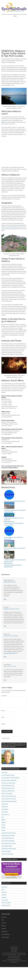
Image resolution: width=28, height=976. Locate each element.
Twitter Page (14, 950)
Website (3, 724)
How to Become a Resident (7, 840)
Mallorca (3, 819)
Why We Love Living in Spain (8, 783)
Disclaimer (4, 894)
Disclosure (3, 897)
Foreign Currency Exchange (7, 835)
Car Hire (3, 830)
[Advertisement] (14, 32)
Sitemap (3, 827)
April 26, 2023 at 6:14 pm (10, 582)
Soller (9, 227)
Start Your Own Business (7, 854)
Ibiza (2, 67)
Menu (15, 16)
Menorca (3, 122)
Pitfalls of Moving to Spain (7, 785)
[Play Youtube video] (14, 477)
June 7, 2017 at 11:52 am (10, 666)
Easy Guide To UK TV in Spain (8, 843)
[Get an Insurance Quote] (11, 878)
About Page (14, 951)
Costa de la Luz (5, 814)
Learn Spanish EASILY (6, 846)
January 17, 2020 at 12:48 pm (11, 636)
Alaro (22, 299)
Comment (4, 695)
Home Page (4, 772)
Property (3, 825)
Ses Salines (14, 227)
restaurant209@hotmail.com (10, 653)
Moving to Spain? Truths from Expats (10, 777)
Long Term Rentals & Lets (7, 838)
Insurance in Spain (5, 851)
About (2, 889)
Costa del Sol (4, 804)
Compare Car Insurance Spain (8, 833)
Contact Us (4, 892)
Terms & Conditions (6, 902)
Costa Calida (4, 812)
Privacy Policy (4, 900)
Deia (20, 227)
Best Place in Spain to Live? (8, 788)
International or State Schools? (8, 848)
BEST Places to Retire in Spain (8, 796)
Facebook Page (14, 948)
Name (3, 710)
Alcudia (24, 225)
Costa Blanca (4, 806)
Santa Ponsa (4, 227)
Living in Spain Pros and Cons (8, 798)
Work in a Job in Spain (6, 793)
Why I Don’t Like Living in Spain (8, 780)
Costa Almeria (4, 809)
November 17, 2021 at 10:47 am (11, 609)
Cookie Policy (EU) (5, 905)
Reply (5, 599)
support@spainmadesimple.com (14, 959)
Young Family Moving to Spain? (9, 801)
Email (3, 717)
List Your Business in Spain (7, 775)
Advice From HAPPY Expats (8, 791)
